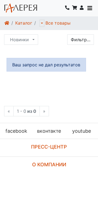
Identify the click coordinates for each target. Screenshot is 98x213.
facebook (16, 131)
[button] (81, 8)
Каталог (23, 23)
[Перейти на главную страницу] (20, 8)
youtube (81, 131)
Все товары (58, 23)
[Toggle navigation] (90, 8)
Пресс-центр (49, 147)
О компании (49, 164)
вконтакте (49, 131)
